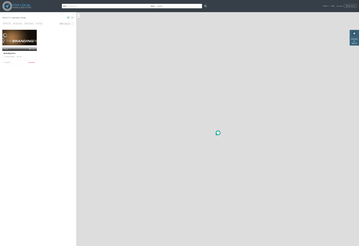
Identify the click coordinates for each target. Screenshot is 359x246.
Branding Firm (10, 53)
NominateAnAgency (354, 41)
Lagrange (7, 62)
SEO (20, 56)
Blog (332, 6)
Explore (325, 6)
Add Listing (351, 6)
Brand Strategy (10, 56)
